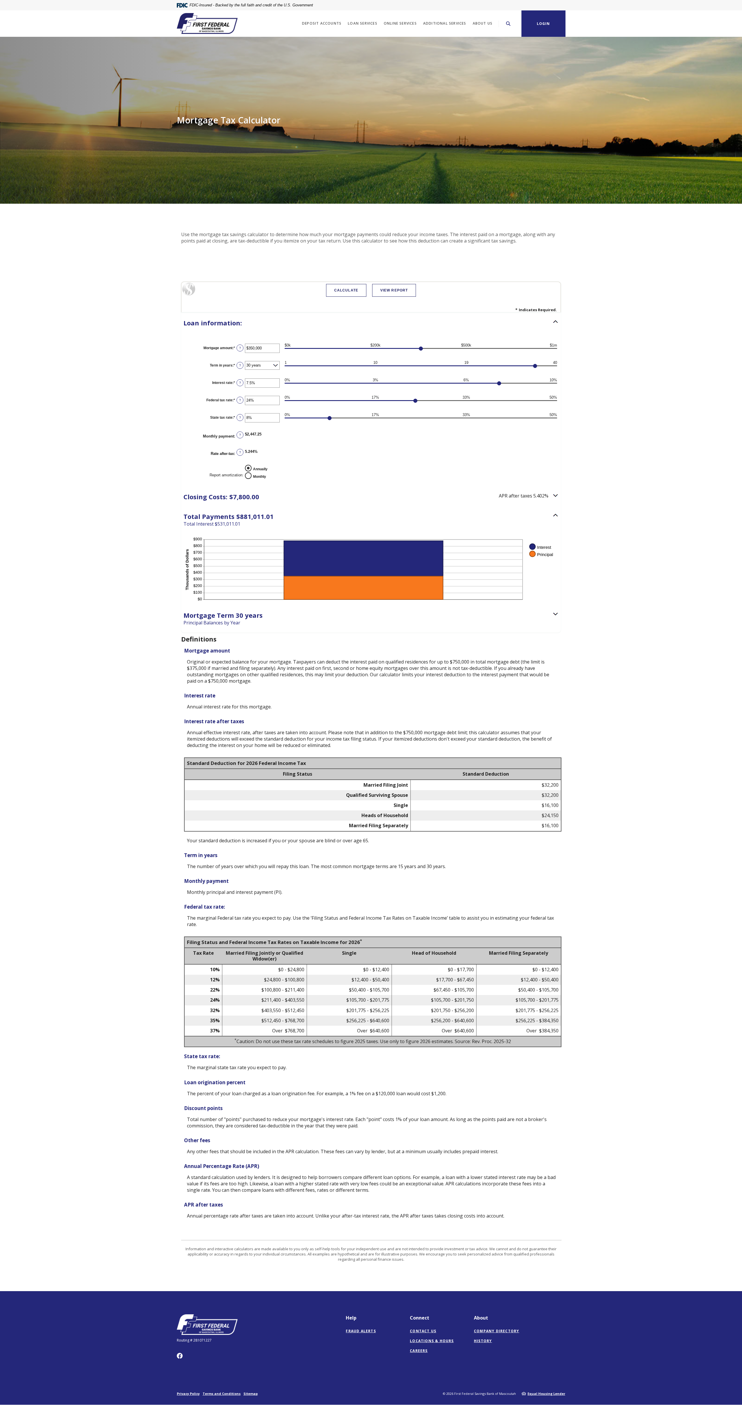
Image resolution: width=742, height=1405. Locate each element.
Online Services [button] (400, 23)
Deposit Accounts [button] (321, 23)
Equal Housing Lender (546, 1393)
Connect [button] (419, 1318)
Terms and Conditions (222, 1393)
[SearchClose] (508, 23)
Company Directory (496, 1331)
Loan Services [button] (362, 23)
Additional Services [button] (444, 23)
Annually (260, 469)
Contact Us (423, 1331)
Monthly (259, 477)
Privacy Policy (188, 1393)
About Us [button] (483, 23)
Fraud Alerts (361, 1331)
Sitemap (250, 1393)
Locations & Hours (432, 1340)
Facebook (180, 1356)
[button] (371, 323)
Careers (419, 1350)
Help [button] (351, 1318)
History (483, 1340)
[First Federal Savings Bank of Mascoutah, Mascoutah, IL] (207, 23)
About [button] (481, 1318)
